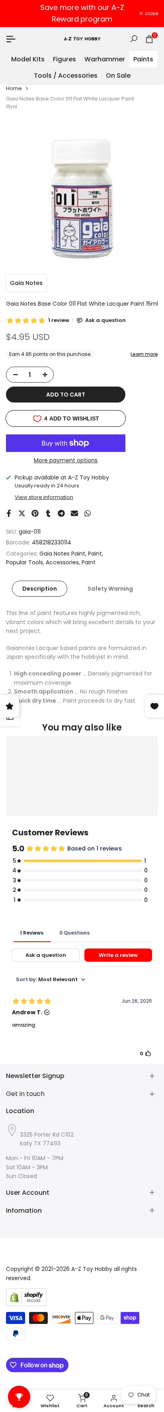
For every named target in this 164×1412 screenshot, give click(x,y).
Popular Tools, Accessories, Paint (51, 562)
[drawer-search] (133, 38)
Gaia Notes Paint (62, 554)
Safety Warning (110, 589)
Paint (95, 554)
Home (14, 88)
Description (39, 589)
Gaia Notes (26, 283)
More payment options (66, 460)
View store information (44, 497)
